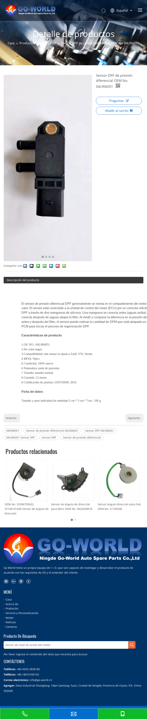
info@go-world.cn (41, 680)
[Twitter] (28, 581)
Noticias (11, 622)
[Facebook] (6, 581)
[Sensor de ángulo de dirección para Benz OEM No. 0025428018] (39, 480)
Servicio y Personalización (22, 613)
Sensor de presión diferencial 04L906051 (52, 430)
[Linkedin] (21, 581)
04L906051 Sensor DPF (20, 437)
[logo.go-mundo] (73, 548)
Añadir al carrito (116, 111)
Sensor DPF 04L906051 (99, 430)
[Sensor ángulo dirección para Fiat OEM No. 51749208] (85, 480)
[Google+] (13, 581)
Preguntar (116, 101)
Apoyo (9, 617)
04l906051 (12, 430)
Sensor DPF (49, 437)
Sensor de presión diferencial (82, 437)
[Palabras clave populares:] (132, 645)
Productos (12, 608)
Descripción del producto (23, 280)
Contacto (11, 627)
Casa (9, 599)
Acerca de (12, 604)
